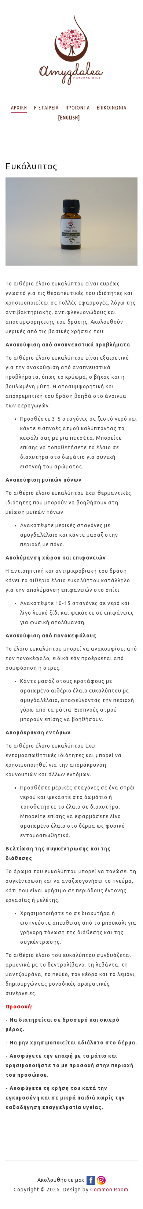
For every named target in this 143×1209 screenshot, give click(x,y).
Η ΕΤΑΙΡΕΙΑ (46, 108)
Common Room (109, 1189)
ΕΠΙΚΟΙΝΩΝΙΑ (111, 108)
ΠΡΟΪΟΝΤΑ (78, 108)
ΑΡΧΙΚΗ (19, 108)
